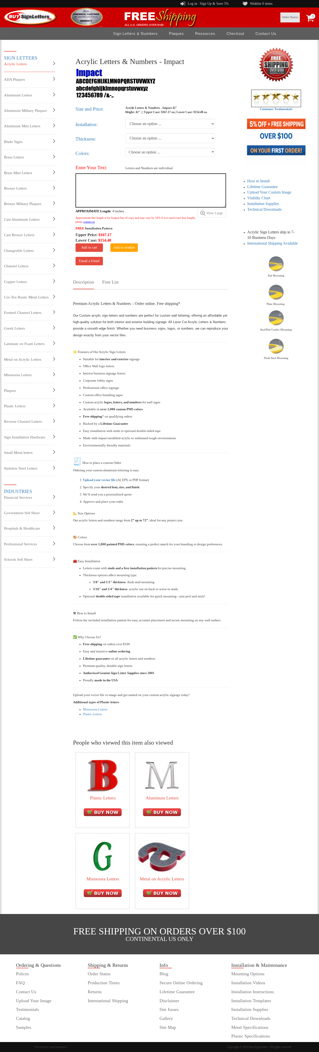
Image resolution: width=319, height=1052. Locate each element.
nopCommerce (58, 1047)
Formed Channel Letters (22, 313)
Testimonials (27, 1009)
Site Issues (169, 1009)
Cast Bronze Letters (19, 235)
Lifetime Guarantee (262, 187)
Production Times (104, 982)
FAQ (20, 982)
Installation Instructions (252, 991)
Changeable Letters (19, 251)
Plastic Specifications (250, 1036)
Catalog (23, 1018)
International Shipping (108, 1000)
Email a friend (89, 261)
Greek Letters (14, 328)
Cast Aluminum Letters (22, 219)
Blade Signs (13, 142)
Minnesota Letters (18, 375)
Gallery (166, 1018)
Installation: (87, 124)
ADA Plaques (14, 79)
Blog (164, 973)
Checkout (235, 33)
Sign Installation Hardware (24, 437)
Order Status (290, 17)
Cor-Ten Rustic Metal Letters (26, 297)
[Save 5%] (276, 141)
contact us (89, 221)
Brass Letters (14, 157)
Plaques (10, 391)
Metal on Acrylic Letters (22, 359)
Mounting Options (247, 973)
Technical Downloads (264, 209)
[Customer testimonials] (276, 98)
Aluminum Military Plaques (25, 111)
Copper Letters (15, 282)
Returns (95, 991)
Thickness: (86, 138)
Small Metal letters (18, 453)
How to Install (258, 181)
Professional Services (20, 544)
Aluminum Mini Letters (22, 126)
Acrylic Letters (15, 64)
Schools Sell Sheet (18, 559)
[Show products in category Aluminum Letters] (162, 775)
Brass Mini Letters (18, 173)
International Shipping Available (272, 243)
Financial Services (18, 497)
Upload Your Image (33, 1000)
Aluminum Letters (18, 95)
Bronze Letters (15, 188)
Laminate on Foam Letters (24, 344)
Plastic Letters (14, 406)
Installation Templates (251, 1000)
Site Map (168, 1027)
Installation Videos (248, 982)
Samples (23, 1027)
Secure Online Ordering (181, 982)
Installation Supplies (263, 204)
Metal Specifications (249, 1027)
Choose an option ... (144, 152)
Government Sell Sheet (22, 513)
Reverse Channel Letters (23, 421)
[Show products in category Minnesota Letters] (103, 856)
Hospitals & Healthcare (22, 528)
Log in (192, 3)
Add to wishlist (124, 247)
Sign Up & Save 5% (214, 3)
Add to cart (89, 247)
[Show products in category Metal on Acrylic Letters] (162, 856)
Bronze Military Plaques (22, 204)
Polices (22, 973)
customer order (29, 1036)
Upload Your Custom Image (269, 192)
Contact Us (265, 33)
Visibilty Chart (258, 198)
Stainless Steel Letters (20, 468)
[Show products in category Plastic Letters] (102, 775)
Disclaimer (169, 1000)
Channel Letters (16, 266)
